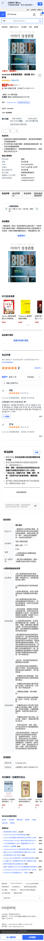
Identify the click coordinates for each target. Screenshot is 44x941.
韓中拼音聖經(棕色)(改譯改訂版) (14, 864)
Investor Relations (16, 883)
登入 (28, 10)
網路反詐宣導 (18, 892)
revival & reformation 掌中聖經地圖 (15, 835)
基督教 (36, 27)
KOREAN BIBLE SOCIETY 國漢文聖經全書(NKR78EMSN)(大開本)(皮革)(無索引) (21, 840)
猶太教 (4, 820)
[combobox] (33, 377)
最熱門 (5, 377)
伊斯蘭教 (11, 820)
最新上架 (12, 377)
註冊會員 (33, 10)
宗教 (30, 27)
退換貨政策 (5, 886)
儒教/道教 (20, 820)
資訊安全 (13, 889)
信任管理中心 (16, 886)
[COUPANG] (8, 909)
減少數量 (16, 131)
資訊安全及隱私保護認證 (27, 889)
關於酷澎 (4, 883)
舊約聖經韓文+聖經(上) (11, 832)
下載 (40, 4)
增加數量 (4, 131)
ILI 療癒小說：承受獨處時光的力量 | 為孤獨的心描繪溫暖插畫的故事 (21, 861)
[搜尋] (40, 21)
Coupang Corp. (17, 102)
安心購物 (4, 889)
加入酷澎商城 (6, 892)
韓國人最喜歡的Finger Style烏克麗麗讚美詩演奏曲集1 (20, 867)
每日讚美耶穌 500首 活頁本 (12, 855)
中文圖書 (24, 27)
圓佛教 (27, 820)
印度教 (34, 820)
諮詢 (36, 452)
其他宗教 (5, 823)
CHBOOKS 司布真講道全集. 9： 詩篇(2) (16, 873)
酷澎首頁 (5, 27)
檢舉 (35, 506)
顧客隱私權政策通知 (30, 886)
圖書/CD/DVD (14, 27)
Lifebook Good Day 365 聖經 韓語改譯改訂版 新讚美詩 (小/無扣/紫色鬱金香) (21, 849)
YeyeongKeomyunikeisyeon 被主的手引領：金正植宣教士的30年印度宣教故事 (21, 870)
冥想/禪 (12, 823)
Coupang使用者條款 (32, 883)
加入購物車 (11, 937)
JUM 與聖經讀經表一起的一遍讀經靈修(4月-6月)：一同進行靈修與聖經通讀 (21, 843)
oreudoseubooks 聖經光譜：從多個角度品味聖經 (19, 858)
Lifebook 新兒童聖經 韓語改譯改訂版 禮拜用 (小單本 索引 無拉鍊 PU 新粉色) (21, 838)
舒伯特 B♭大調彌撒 (10, 846)
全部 (4, 21)
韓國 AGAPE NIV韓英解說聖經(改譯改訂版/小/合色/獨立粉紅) (21, 852)
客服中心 (40, 10)
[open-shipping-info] (21, 97)
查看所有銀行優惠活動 (18, 124)
